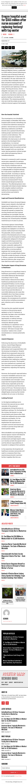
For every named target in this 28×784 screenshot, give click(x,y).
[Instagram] (7, 703)
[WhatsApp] (13, 47)
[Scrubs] (2, 37)
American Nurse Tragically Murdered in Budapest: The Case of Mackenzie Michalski (17, 492)
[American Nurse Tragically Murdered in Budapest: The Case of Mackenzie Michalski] (5, 491)
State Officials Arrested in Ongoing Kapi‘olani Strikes (20, 599)
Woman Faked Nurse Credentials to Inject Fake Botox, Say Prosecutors (17, 513)
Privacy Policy (18, 776)
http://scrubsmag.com (7, 621)
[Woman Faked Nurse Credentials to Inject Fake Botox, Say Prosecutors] (5, 512)
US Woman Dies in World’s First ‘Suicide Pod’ (7, 602)
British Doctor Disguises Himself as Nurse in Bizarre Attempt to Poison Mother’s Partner (13, 566)
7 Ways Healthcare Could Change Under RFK (18, 502)
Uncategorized (14, 505)
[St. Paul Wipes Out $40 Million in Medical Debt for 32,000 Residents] (5, 482)
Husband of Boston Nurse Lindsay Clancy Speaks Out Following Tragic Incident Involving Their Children (13, 575)
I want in (13, 772)
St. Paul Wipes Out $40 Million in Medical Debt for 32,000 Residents (17, 481)
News (12, 475)
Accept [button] (14, 7)
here (24, 5)
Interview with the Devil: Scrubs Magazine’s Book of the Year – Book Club (13, 556)
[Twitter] (6, 47)
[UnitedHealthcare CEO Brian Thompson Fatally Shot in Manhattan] (5, 472)
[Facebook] (2, 47)
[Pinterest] (9, 47)
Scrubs (10, 34)
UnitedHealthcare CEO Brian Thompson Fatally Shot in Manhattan (18, 471)
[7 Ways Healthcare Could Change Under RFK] (5, 503)
